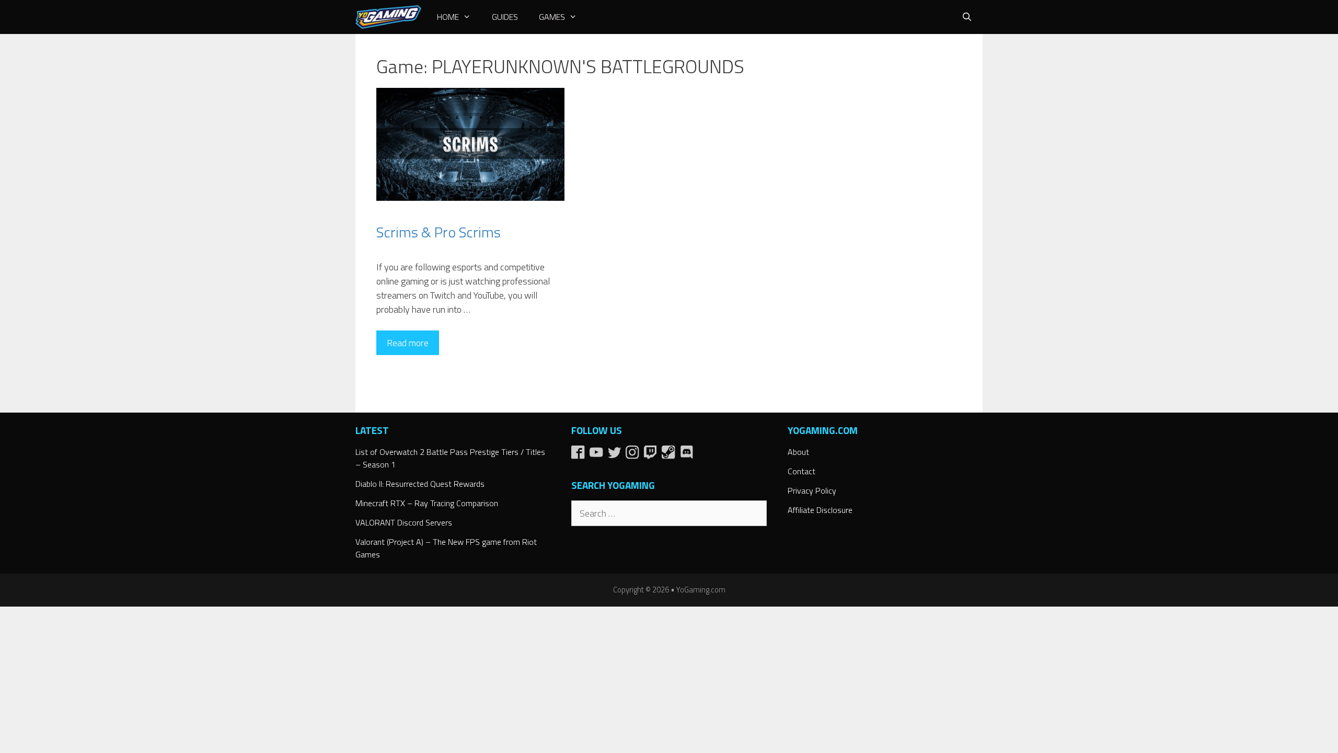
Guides (505, 16)
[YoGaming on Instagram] (635, 456)
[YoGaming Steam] (671, 456)
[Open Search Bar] (967, 17)
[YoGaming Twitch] (653, 456)
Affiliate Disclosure (820, 510)
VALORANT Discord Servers (403, 522)
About (798, 452)
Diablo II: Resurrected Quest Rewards (420, 483)
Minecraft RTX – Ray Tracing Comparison (426, 503)
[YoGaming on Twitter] (617, 456)
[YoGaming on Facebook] (580, 456)
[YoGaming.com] (388, 17)
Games (552, 16)
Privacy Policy (812, 490)
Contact (801, 471)
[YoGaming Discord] (688, 456)
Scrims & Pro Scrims (438, 232)
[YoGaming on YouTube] (599, 456)
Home (448, 16)
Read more (408, 343)
